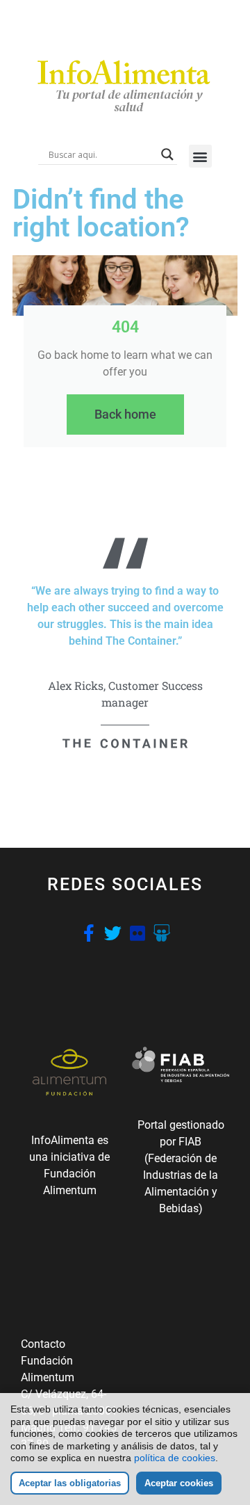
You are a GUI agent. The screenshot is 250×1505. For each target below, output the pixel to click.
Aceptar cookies (178, 1483)
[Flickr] (137, 933)
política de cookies (174, 1457)
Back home (125, 414)
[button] (200, 156)
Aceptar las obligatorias (70, 1483)
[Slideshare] (161, 933)
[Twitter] (113, 933)
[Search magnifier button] (167, 154)
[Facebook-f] (88, 933)
